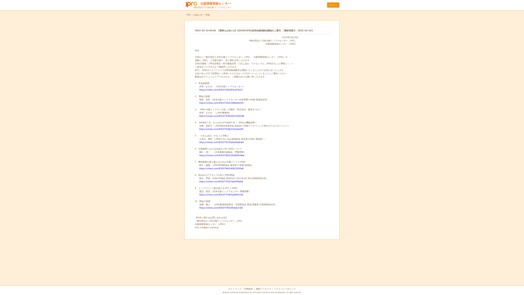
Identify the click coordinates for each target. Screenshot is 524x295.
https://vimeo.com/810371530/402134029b (221, 116)
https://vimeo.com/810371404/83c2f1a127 (221, 89)
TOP (188, 14)
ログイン (333, 5)
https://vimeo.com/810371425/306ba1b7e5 (221, 102)
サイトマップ (234, 288)
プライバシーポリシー (285, 288)
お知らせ (198, 14)
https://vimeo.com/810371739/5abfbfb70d (221, 194)
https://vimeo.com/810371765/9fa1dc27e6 (221, 207)
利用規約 (248, 288)
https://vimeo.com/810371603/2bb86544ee (221, 155)
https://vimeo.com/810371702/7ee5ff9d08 (221, 181)
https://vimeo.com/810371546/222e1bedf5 (221, 129)
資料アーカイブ (263, 288)
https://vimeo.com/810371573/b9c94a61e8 (221, 142)
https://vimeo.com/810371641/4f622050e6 (221, 168)
